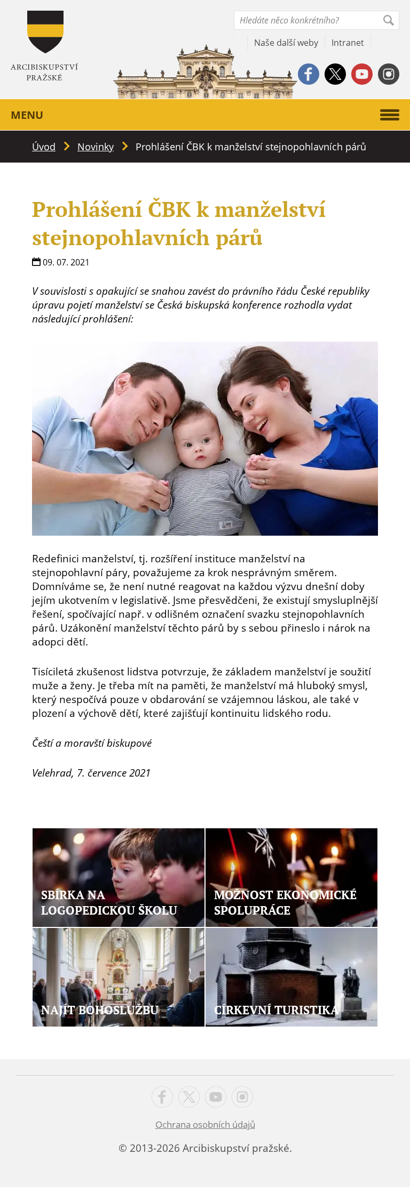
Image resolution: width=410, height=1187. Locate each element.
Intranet (348, 43)
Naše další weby (286, 43)
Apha (44, 45)
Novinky (95, 146)
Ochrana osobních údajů (205, 1124)
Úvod (44, 146)
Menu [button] (27, 115)
